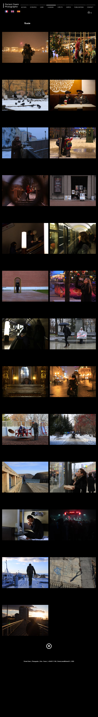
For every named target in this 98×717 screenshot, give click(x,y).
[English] (13, 11)
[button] (90, 12)
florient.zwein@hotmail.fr (64, 661)
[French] (7, 11)
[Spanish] (19, 11)
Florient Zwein (12, 4)
